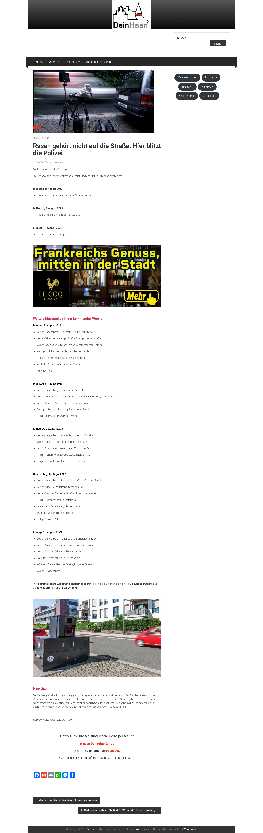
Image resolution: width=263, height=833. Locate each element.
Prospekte (211, 77)
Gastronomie (186, 95)
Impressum (73, 61)
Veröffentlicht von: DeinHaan (49, 162)
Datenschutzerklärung (98, 61)
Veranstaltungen (187, 77)
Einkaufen (187, 86)
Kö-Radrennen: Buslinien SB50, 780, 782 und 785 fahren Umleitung (118, 810)
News (37, 127)
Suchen (181, 38)
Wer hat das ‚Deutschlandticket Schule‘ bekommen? (68, 800)
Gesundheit (209, 95)
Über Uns (54, 61)
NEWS (40, 61)
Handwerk (207, 86)
